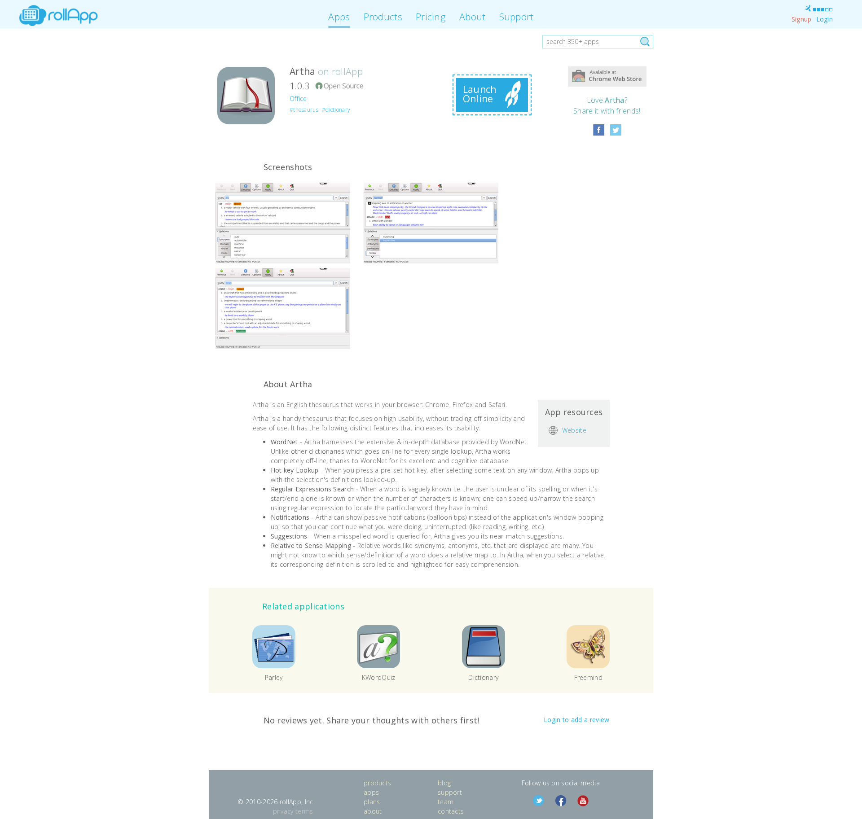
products (377, 783)
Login (824, 19)
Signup (802, 19)
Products (383, 16)
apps (371, 792)
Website (574, 430)
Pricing (431, 16)
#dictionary (336, 110)
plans (372, 801)
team (445, 801)
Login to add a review (576, 719)
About (472, 16)
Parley (274, 677)
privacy (283, 811)
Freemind (588, 677)
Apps (339, 16)
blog (444, 783)
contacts (451, 811)
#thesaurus (304, 110)
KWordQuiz (379, 677)
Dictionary (483, 677)
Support (516, 16)
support (450, 792)
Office (298, 98)
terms (304, 811)
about (373, 811)
